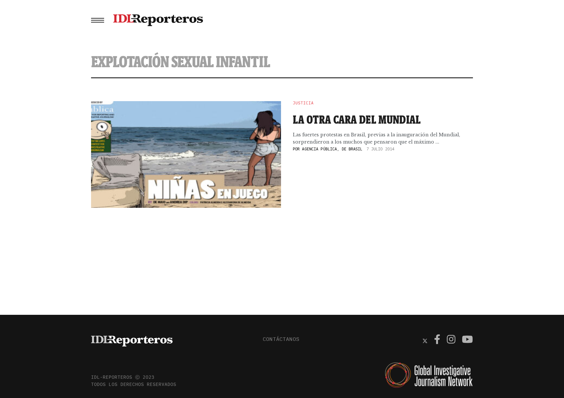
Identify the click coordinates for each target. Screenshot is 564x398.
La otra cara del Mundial (357, 119)
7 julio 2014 (380, 148)
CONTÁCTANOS (281, 339)
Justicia (303, 103)
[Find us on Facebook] (437, 340)
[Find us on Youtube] (467, 340)
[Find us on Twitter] (425, 340)
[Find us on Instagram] (451, 340)
